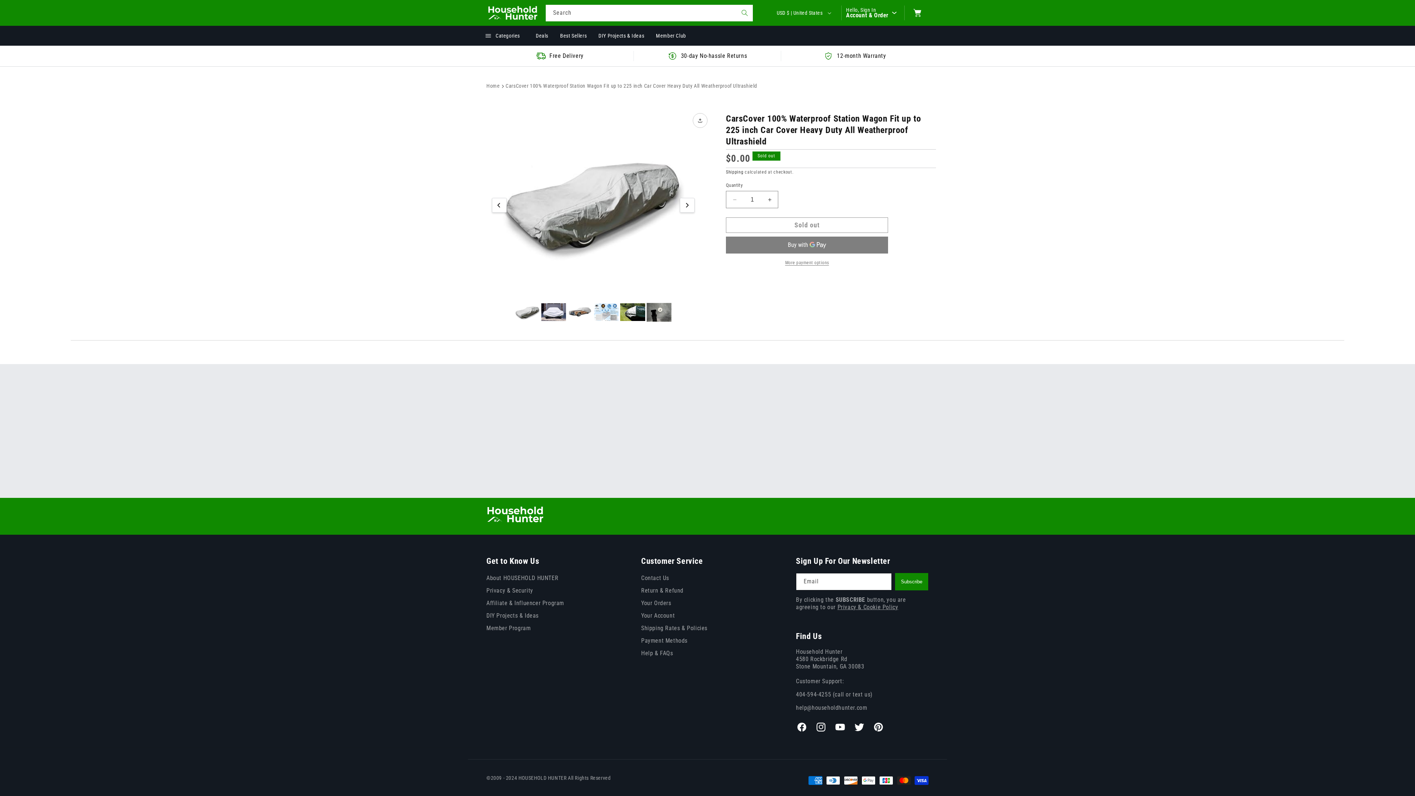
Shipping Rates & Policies (674, 628)
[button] (917, 13)
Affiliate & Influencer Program (525, 603)
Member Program (508, 628)
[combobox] (649, 13)
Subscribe (911, 581)
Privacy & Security (509, 590)
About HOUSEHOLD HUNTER (522, 578)
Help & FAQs (657, 653)
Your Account (658, 615)
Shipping (735, 172)
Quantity (734, 185)
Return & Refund (662, 590)
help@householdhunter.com (831, 707)
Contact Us (655, 578)
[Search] (745, 13)
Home (493, 86)
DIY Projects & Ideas (512, 615)
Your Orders (656, 603)
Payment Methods (664, 640)
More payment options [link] (807, 262)
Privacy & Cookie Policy (868, 607)
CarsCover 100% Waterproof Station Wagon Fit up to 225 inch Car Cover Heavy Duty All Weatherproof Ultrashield (631, 86)
